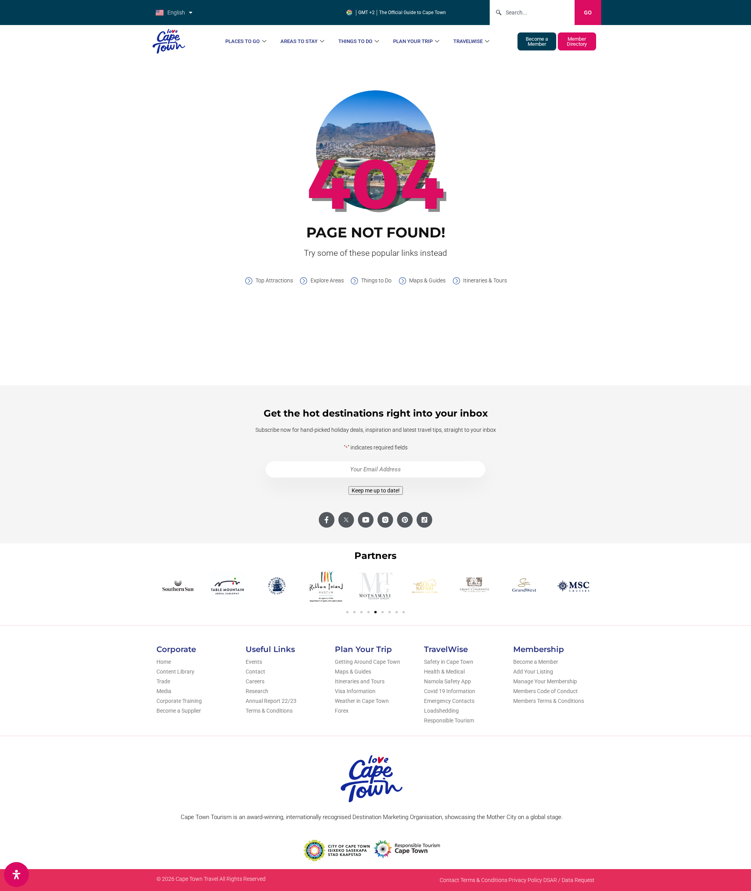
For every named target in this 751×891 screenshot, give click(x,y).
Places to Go (242, 41)
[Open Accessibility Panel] (16, 874)
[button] (347, 612)
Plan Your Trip (413, 41)
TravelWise (468, 41)
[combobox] (532, 12)
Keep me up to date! (376, 490)
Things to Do (355, 41)
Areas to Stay (299, 41)
